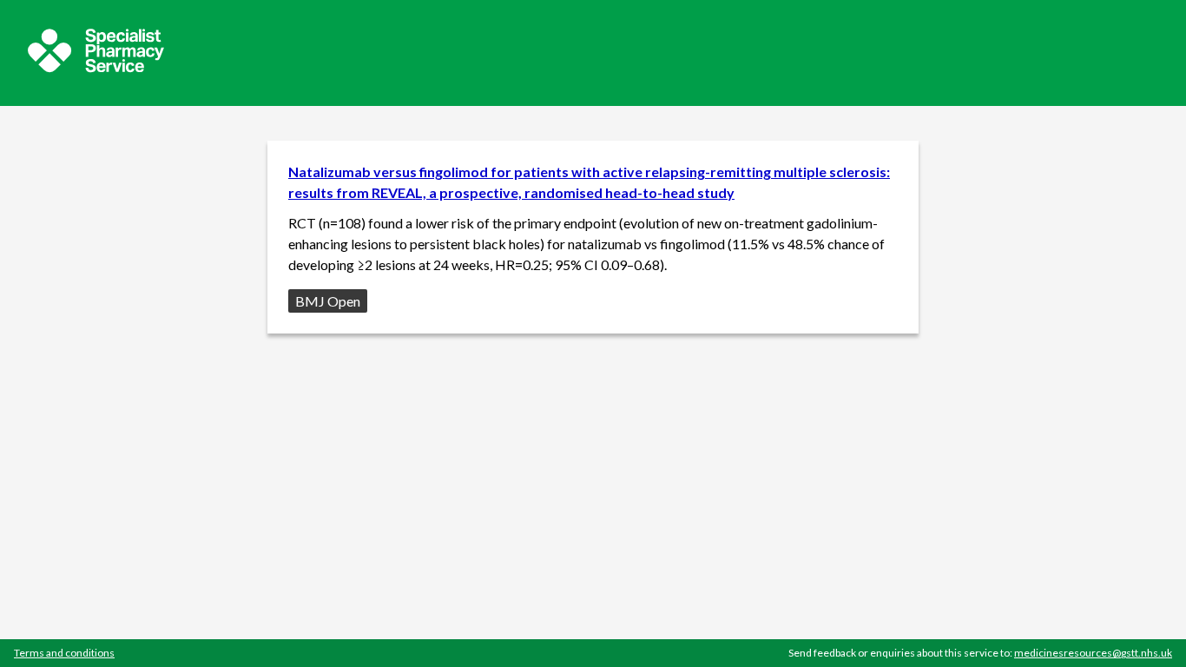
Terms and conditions (64, 652)
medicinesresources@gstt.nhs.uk (1093, 652)
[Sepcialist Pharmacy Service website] (96, 67)
